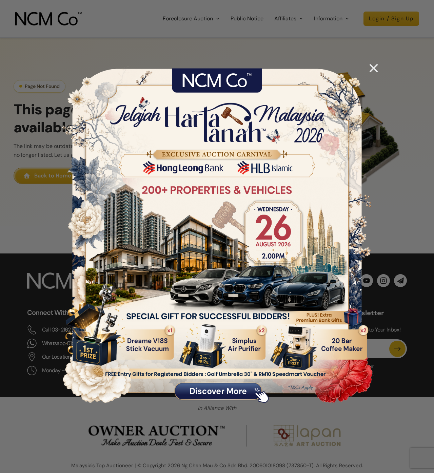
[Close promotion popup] (373, 68)
